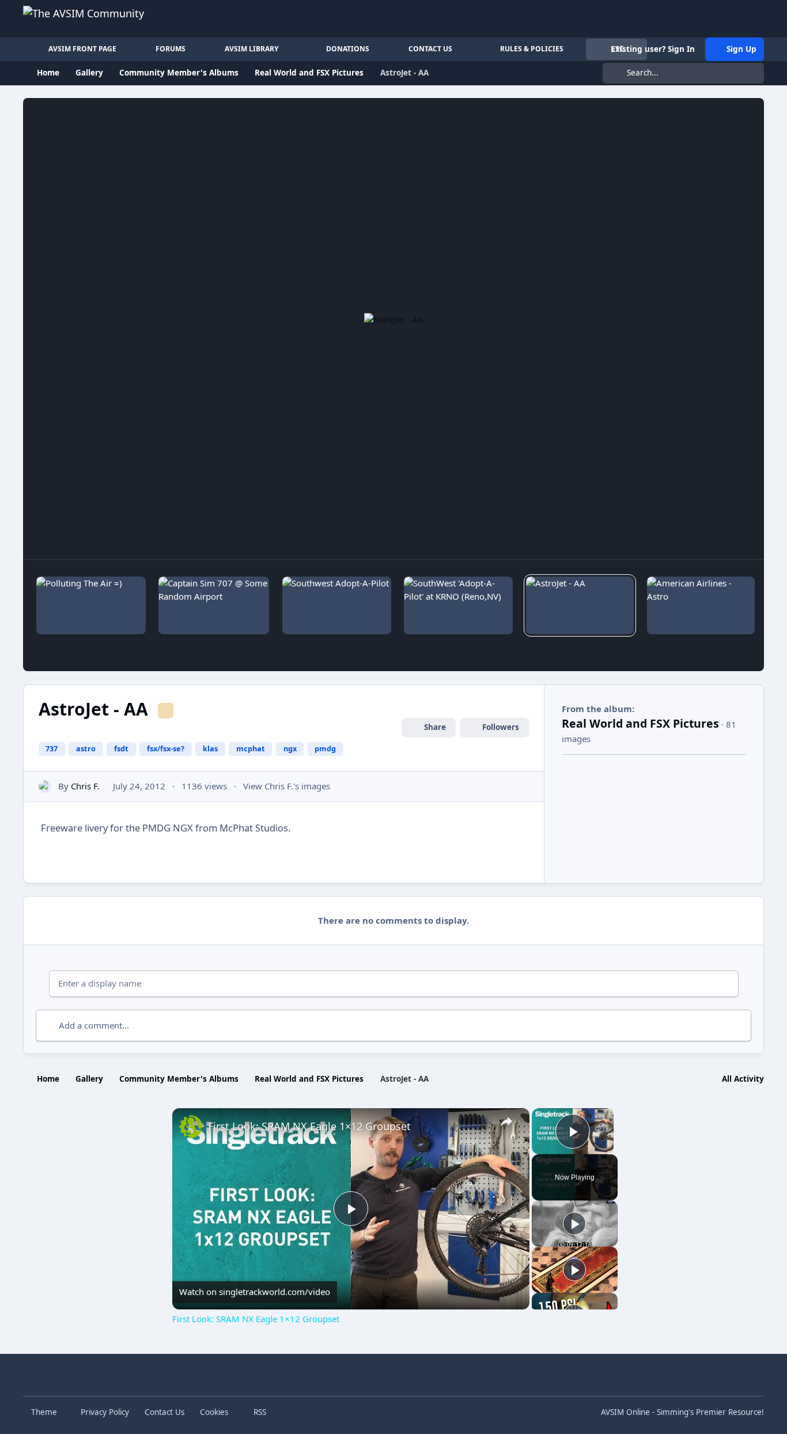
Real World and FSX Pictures (640, 723)
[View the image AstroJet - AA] (580, 605)
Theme (45, 1412)
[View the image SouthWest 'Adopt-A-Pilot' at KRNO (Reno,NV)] (458, 605)
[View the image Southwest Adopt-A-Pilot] (336, 605)
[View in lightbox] (393, 328)
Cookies (214, 1412)
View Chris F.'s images (286, 786)
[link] (190, 1126)
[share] (506, 1121)
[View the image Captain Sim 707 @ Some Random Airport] (213, 605)
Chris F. (85, 786)
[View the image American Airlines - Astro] (701, 605)
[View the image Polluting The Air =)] (91, 605)
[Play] (574, 1223)
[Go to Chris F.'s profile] (45, 786)
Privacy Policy (105, 1412)
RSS (258, 1412)
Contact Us (164, 1412)
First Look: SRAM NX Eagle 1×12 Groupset (309, 1126)
